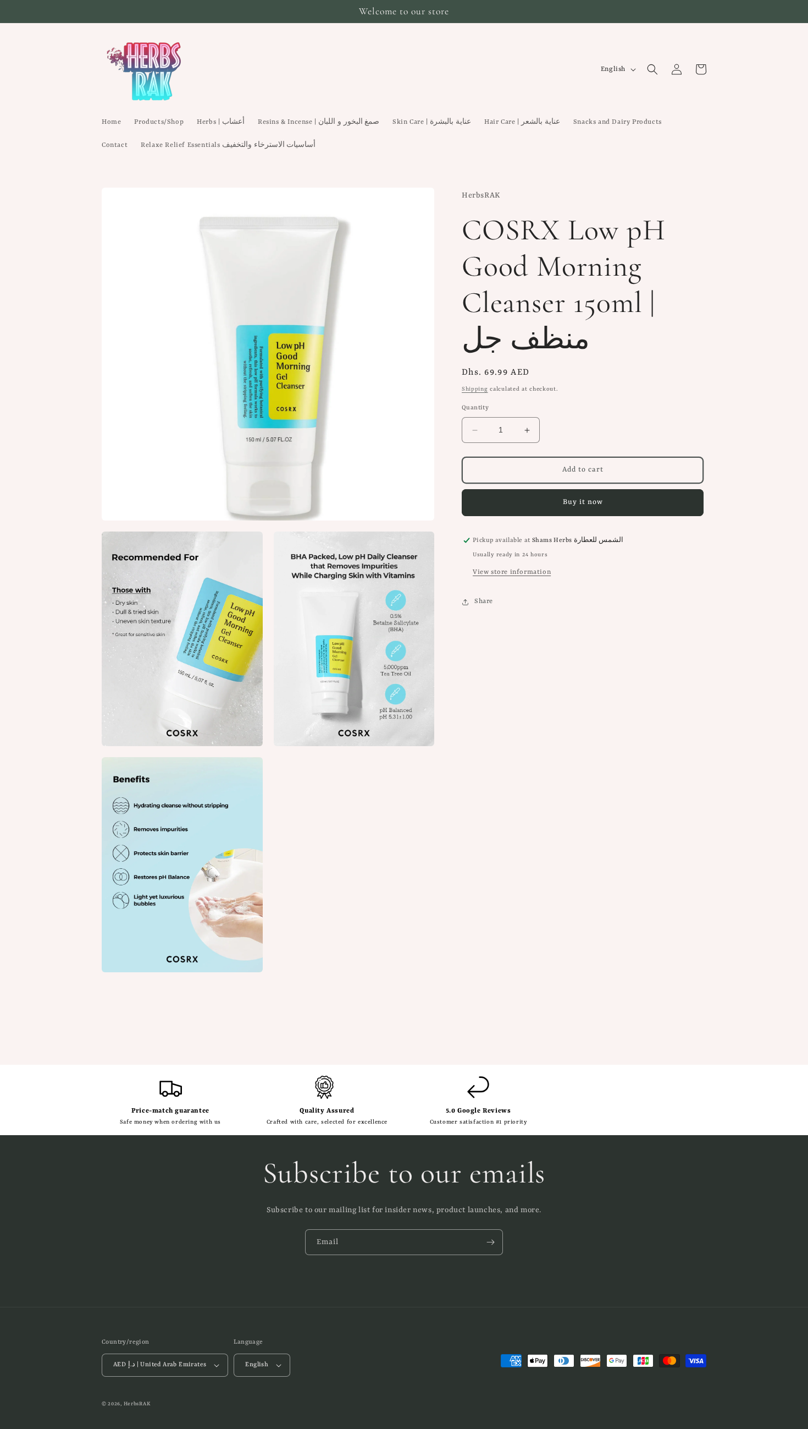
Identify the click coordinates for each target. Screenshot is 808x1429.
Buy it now (583, 503)
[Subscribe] (490, 1242)
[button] (652, 69)
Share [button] (483, 601)
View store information (512, 572)
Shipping (475, 389)
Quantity (475, 408)
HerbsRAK (137, 1404)
